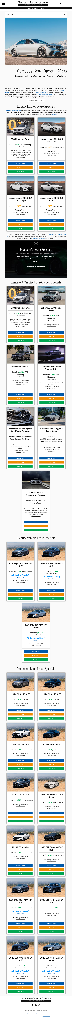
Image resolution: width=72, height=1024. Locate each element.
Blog (30, 1013)
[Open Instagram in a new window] (39, 1005)
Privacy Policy (24, 1013)
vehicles (54, 115)
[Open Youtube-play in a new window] (35, 1005)
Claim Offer (20, 172)
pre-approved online (38, 238)
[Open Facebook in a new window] (32, 1005)
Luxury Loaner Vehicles (13, 110)
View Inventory (20, 163)
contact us (50, 234)
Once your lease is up (45, 95)
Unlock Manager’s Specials (36, 266)
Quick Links (10, 14)
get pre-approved (40, 93)
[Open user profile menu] (36, 1021)
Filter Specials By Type (35, 100)
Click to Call (20, 167)
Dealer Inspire (46, 1016)
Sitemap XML (41, 1013)
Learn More (20, 577)
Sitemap (35, 1013)
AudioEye (48, 1013)
